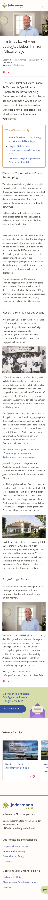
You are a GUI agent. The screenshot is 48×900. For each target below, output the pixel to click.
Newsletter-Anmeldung (13, 851)
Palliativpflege (18, 65)
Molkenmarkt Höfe (11, 877)
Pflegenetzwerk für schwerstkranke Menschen (19, 885)
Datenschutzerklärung (13, 856)
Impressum (7, 861)
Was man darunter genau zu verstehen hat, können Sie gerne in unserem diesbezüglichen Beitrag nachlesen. (23, 453)
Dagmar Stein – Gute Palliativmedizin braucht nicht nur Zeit (25, 150)
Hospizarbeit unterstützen (15, 846)
